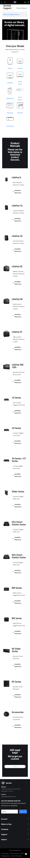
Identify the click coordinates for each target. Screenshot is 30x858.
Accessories (10, 126)
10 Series (20, 68)
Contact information (16, 856)
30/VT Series (20, 82)
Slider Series (10, 98)
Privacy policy (5, 853)
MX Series (10, 113)
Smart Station (20, 98)
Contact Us (15, 766)
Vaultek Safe (17, 850)
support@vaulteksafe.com (8, 796)
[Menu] (1, 2)
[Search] (4, 2)
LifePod (10, 68)
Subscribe (23, 811)
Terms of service (14, 853)
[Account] (25, 2)
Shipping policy (5, 856)
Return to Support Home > (11, 14)
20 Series (10, 83)
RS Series (20, 113)
